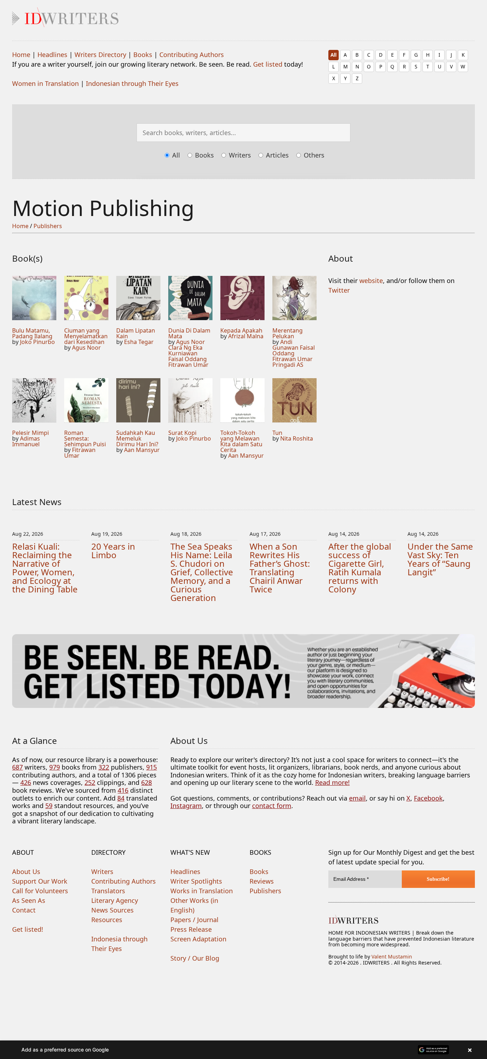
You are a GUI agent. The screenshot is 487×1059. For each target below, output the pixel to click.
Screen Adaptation (198, 939)
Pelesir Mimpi (30, 433)
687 (17, 767)
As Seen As (28, 900)
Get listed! (27, 929)
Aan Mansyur (142, 450)
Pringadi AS (287, 365)
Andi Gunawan (285, 344)
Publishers (48, 226)
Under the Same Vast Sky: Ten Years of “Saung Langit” (440, 559)
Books (142, 54)
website (371, 280)
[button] (243, 1049)
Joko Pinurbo (37, 342)
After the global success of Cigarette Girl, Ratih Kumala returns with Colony (359, 567)
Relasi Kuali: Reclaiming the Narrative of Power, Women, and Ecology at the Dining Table (45, 567)
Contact (24, 910)
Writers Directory (100, 54)
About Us (26, 871)
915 (151, 767)
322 (103, 767)
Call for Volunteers (40, 890)
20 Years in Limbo (113, 550)
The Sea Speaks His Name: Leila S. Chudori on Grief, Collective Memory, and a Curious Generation (201, 571)
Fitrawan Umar (188, 365)
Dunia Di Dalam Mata (189, 333)
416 (123, 790)
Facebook (428, 798)
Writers (239, 155)
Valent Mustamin (391, 956)
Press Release (191, 929)
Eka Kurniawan (185, 350)
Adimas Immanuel (26, 441)
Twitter (339, 290)
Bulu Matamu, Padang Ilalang (32, 333)
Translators (108, 890)
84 (120, 798)
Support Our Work (39, 881)
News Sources (112, 910)
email (357, 798)
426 (25, 782)
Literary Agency (114, 900)
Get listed (267, 64)
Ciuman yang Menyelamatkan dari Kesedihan (86, 336)
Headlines (52, 54)
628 (146, 782)
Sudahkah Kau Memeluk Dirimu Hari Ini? (137, 438)
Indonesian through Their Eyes (132, 83)
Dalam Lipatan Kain (135, 333)
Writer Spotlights (196, 881)
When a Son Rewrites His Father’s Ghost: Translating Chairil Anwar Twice (280, 567)
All (333, 54)
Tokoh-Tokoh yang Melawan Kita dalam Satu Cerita (241, 441)
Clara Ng (179, 347)
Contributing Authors (191, 54)
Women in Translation (45, 83)
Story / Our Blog (194, 958)
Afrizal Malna (245, 336)
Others (313, 155)
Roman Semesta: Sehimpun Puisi (85, 438)
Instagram (186, 805)
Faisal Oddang (187, 359)
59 (48, 805)
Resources (106, 919)
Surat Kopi (182, 433)
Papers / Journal (194, 919)
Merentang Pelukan (287, 333)
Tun (277, 433)
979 (54, 767)
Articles (276, 155)
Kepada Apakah (241, 330)
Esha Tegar (139, 342)
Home (21, 54)
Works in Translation (201, 890)
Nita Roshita (296, 438)
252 (89, 782)
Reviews (262, 881)
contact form (271, 805)
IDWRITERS (243, 15)
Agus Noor (86, 347)
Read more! (332, 782)
